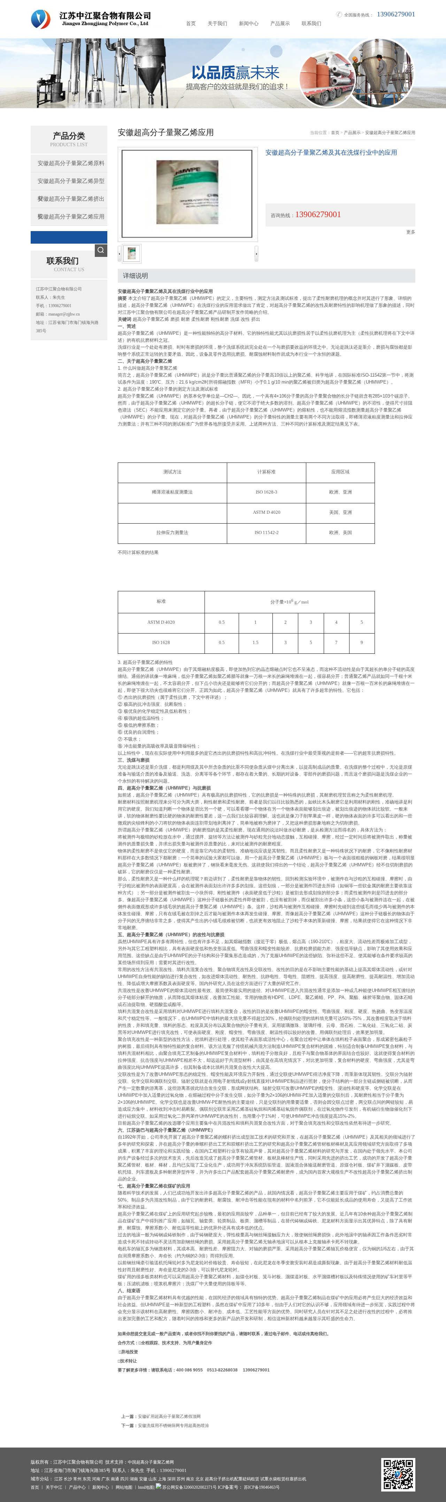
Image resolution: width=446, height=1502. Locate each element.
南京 (190, 1479)
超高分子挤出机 (219, 1479)
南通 (115, 1479)
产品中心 (77, 1487)
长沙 (68, 1479)
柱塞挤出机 (295, 1479)
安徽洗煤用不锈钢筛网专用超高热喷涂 (173, 1425)
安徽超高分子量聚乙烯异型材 (71, 184)
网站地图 (124, 1487)
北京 (199, 1479)
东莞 (87, 1479)
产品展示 (280, 23)
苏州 (181, 1479)
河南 (96, 1479)
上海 (162, 1479)
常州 (77, 1479)
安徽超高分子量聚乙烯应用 (71, 217)
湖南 (134, 1479)
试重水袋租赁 (272, 1479)
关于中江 (54, 1487)
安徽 (143, 1479)
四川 (124, 1479)
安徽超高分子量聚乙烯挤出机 (71, 202)
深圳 (171, 1479)
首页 (191, 23)
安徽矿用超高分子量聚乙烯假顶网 (169, 1416)
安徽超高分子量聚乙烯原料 (71, 163)
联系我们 (311, 23)
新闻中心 (249, 23)
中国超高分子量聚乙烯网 (151, 1462)
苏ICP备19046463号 (261, 1487)
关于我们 (217, 23)
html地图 (146, 1487)
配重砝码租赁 (246, 1479)
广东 (105, 1479)
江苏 (58, 1479)
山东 (152, 1479)
